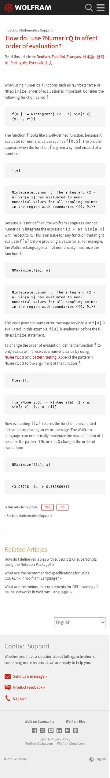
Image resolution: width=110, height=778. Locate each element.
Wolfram (20, 759)
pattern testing (44, 357)
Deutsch (43, 56)
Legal (43, 739)
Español (58, 56)
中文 (49, 62)
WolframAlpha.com (39, 743)
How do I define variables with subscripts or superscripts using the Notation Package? (51, 562)
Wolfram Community (39, 721)
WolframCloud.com (71, 743)
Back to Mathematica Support (30, 30)
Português (18, 62)
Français (74, 56)
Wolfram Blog (76, 721)
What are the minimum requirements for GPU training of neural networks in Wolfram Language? (51, 589)
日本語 (88, 56)
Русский (36, 62)
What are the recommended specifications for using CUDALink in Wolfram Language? (47, 575)
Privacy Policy (60, 739)
